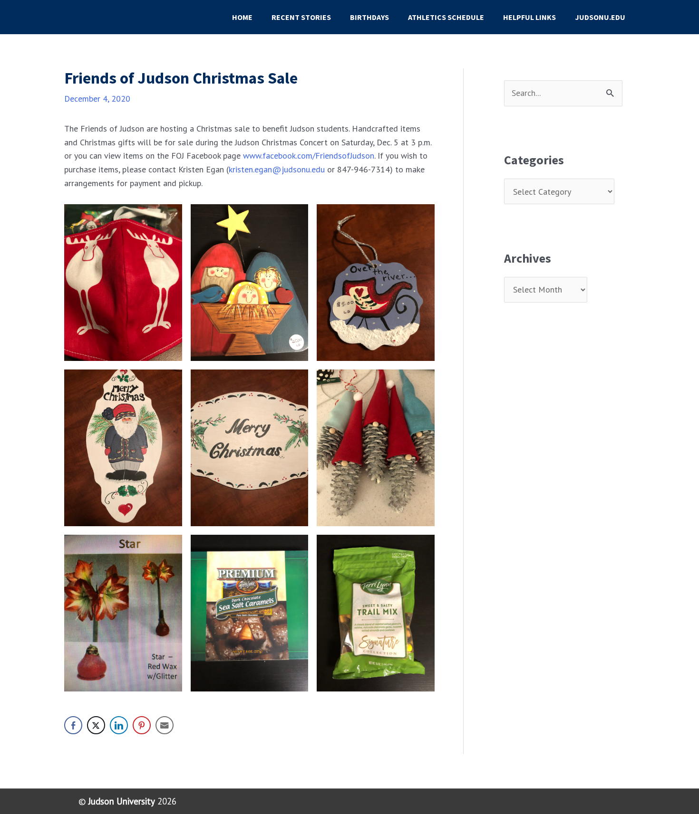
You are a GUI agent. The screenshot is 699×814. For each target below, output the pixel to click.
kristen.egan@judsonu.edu (277, 169)
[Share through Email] (164, 725)
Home (242, 17)
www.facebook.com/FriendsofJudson (308, 155)
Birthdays (369, 17)
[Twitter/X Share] (96, 725)
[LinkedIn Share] (119, 725)
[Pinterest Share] (142, 725)
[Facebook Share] (73, 725)
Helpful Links (529, 17)
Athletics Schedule (446, 17)
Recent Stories (301, 17)
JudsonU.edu (600, 17)
